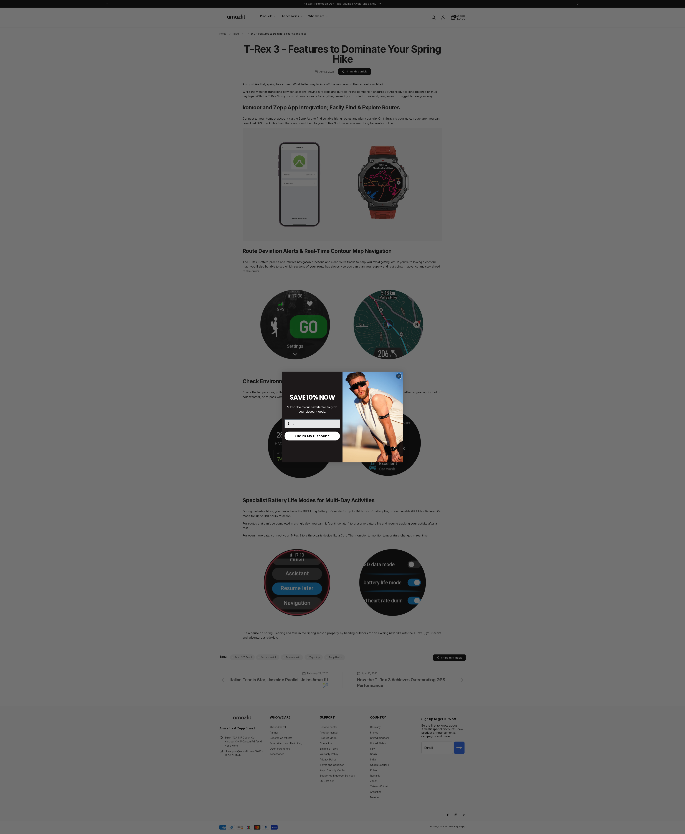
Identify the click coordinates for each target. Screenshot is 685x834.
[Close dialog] (398, 376)
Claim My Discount (312, 436)
